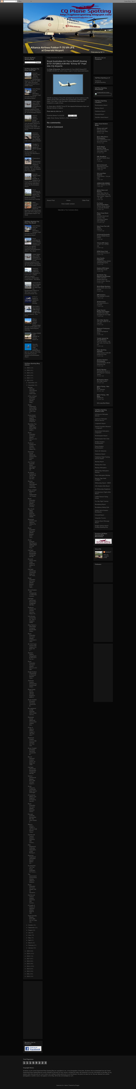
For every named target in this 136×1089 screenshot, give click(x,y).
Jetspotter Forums (100, 518)
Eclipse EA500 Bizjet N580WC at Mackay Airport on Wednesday (33, 337)
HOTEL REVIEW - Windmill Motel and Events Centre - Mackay (103, 279)
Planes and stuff (102, 128)
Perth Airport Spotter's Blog (101, 147)
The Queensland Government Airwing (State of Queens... (32, 878)
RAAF (67, 118)
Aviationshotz (101, 301)
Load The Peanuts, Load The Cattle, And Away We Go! (104, 343)
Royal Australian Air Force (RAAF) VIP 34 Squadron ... (32, 888)
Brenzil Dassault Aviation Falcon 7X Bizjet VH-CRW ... (31, 760)
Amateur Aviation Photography (102, 360)
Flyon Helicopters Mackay (102, 475)
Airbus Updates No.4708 (103, 184)
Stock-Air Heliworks (100, 451)
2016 (28, 961)
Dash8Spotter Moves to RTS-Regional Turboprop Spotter (103, 372)
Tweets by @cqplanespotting (100, 81)
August (30, 930)
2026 (28, 368)
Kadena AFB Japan (103, 268)
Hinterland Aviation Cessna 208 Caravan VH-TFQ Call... (32, 741)
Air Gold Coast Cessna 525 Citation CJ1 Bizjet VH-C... (32, 647)
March (30, 943)
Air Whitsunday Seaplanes (102, 489)
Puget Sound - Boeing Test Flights (103, 310)
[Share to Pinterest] (76, 116)
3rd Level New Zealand (101, 174)
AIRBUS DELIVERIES (103, 183)
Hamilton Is (62, 118)
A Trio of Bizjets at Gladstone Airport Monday (35, 300)
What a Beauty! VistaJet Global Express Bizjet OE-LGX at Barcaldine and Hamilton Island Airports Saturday (33, 324)
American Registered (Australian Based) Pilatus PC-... (32, 859)
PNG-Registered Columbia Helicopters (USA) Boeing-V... (32, 849)
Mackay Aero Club (100, 464)
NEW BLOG (100, 397)
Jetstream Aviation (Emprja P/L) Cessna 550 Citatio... (32, 684)
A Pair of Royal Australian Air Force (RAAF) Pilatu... (32, 399)
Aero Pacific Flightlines (101, 258)
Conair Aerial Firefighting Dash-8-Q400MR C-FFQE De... (32, 418)
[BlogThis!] (71, 116)
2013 (28, 968)
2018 (28, 956)
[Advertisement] (68, 183)
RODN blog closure (102, 269)
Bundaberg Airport (100, 504)
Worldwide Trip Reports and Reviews (103, 275)
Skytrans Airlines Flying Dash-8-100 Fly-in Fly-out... (32, 656)
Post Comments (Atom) (71, 210)
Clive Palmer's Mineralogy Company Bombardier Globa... (32, 628)
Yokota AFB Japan (103, 243)
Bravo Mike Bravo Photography (102, 137)
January (30, 948)
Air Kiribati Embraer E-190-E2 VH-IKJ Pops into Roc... (32, 475)
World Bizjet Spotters (103, 286)
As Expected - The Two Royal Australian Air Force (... (32, 869)
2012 (28, 971)
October (30, 925)
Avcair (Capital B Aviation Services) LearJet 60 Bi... (32, 703)
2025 (28, 370)
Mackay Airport (99, 108)
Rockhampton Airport (101, 105)
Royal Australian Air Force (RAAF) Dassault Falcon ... (31, 807)
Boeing (57, 118)
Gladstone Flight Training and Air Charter (102, 457)
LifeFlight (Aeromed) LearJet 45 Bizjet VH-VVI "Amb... (32, 572)
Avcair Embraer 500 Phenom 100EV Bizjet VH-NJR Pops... (32, 543)
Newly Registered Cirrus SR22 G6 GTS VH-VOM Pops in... (32, 408)
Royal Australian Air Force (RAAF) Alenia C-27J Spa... (32, 436)
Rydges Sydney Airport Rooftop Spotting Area (101, 526)
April (29, 940)
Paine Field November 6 (103, 253)
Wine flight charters (102, 381)
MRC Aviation (101, 295)
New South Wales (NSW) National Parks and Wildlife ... (31, 512)
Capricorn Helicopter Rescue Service (101, 419)
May (29, 937)
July (29, 932)
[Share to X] (72, 116)
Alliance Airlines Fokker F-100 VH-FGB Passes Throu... (32, 828)
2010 (28, 976)
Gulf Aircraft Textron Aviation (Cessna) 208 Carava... (31, 838)
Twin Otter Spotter (102, 320)
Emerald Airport (99, 114)
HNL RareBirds (101, 156)
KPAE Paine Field (102, 251)
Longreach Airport (100, 423)
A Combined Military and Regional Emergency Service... (32, 798)
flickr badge (106, 92)
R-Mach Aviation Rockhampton (100, 442)
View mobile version (68, 204)
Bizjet (52, 118)
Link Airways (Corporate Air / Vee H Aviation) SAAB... (32, 619)
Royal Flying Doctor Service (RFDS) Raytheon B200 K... (31, 693)
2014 (28, 966)
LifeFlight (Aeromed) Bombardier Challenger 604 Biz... (32, 553)
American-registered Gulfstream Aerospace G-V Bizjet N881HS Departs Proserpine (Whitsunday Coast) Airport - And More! (33, 274)
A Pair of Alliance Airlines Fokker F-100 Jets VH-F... (31, 731)
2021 (28, 380)
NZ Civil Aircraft (102, 165)
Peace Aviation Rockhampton (99, 447)
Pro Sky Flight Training (101, 501)
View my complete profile (106, 556)
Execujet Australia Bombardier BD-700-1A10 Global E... (32, 818)
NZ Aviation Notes (102, 379)
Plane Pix (99, 229)
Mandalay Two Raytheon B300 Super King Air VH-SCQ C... (32, 427)
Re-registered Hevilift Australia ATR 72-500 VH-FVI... (32, 711)
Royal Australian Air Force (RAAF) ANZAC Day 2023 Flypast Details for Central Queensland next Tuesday (33, 194)
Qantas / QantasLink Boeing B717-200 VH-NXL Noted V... (32, 779)
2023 (28, 375)
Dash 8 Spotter (101, 369)
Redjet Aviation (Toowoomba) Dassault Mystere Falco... (32, 675)
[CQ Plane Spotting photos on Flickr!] (103, 95)
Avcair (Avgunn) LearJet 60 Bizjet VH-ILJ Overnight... (32, 789)
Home (68, 200)
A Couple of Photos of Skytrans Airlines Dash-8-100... (31, 909)
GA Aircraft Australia (103, 234)
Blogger (77, 1085)
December (31, 382)
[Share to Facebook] (74, 116)
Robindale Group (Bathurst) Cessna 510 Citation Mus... (32, 455)
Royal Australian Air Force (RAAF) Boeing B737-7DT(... (31, 532)
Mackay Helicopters (100, 467)
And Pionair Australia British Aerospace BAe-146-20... (32, 466)
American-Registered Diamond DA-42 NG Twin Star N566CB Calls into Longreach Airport (33, 137)
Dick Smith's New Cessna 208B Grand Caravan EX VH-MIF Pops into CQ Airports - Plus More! (32, 311)
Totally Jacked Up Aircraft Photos (102, 339)
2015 (28, 963)
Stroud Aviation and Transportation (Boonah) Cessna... (32, 593)
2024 (28, 373)
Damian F (108, 552)
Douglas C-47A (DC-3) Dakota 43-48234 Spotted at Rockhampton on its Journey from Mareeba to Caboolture (33, 149)
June (30, 935)
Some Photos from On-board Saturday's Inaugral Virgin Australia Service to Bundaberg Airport (33, 93)
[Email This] (69, 116)
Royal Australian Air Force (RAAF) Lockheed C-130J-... (32, 637)
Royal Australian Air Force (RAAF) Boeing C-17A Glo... (31, 502)
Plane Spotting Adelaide (101, 350)
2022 (28, 378)
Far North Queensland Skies (102, 203)
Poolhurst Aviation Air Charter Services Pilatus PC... (32, 446)
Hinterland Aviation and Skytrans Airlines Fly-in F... (32, 522)
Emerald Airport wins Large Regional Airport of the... (32, 563)
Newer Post (51, 200)
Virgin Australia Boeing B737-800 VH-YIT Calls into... (32, 919)
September (31, 927)
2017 (28, 958)
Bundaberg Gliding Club (102, 507)
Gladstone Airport (100, 111)
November (31, 385)
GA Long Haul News (103, 403)
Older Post (85, 200)
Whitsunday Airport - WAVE (103, 483)
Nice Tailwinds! (101, 389)
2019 (28, 953)
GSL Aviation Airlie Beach (102, 486)
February (31, 945)
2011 (28, 974)
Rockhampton (74, 118)
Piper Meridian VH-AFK (103, 296)
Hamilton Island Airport (101, 117)
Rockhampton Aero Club (102, 438)
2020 (28, 951)
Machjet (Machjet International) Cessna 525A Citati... (32, 390)
